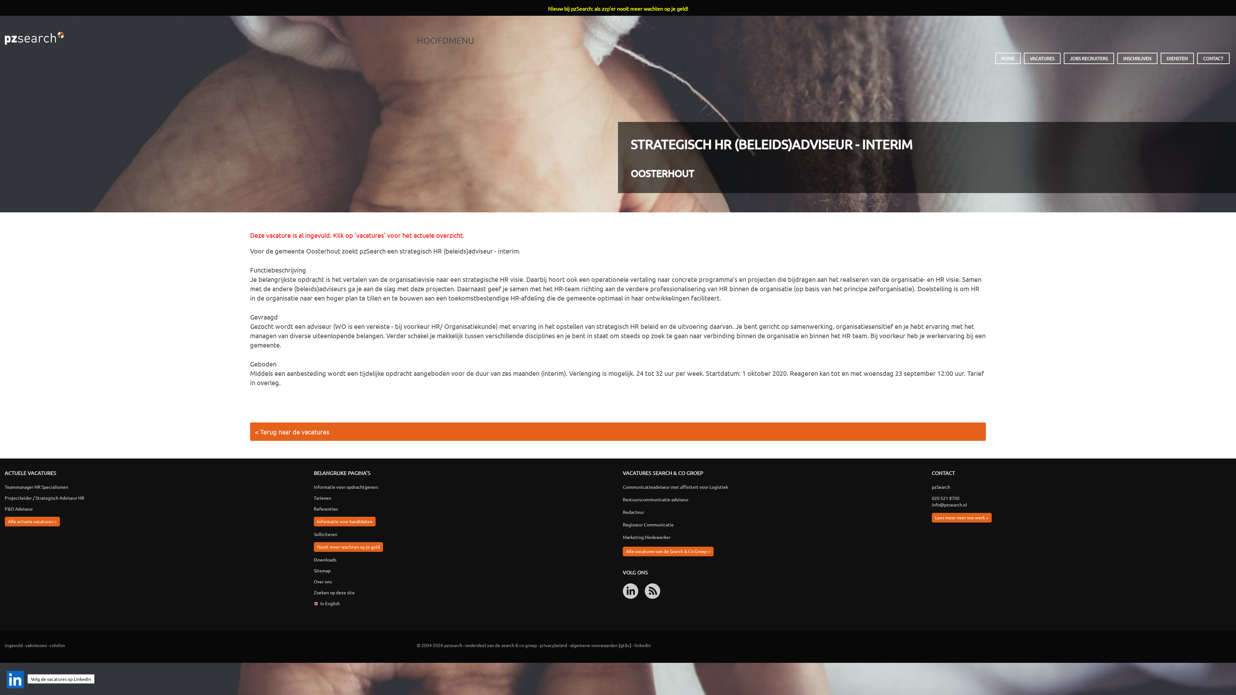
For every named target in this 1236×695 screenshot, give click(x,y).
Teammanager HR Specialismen (36, 487)
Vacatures (1042, 58)
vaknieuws (36, 645)
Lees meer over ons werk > (961, 517)
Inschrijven (1137, 58)
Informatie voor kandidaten (344, 521)
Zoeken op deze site (334, 592)
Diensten (1177, 58)
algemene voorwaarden (594, 645)
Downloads (325, 559)
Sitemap (322, 570)
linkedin (642, 645)
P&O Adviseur (19, 509)
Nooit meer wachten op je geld (348, 547)
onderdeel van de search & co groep (501, 645)
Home (1008, 58)
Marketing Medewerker (646, 537)
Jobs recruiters (1089, 58)
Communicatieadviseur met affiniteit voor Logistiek (675, 487)
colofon (57, 645)
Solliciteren (325, 534)
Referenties (326, 509)
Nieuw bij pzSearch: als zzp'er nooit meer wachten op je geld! (618, 8)
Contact (1213, 58)
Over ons (323, 581)
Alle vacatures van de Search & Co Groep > (668, 551)
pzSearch (34, 38)
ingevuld (14, 645)
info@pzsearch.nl (949, 504)
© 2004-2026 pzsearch (439, 645)
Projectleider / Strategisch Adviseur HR (44, 498)
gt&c (625, 645)
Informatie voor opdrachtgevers (346, 487)
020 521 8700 (946, 498)
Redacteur (633, 512)
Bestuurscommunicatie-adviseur (655, 499)
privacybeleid (553, 645)
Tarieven (322, 498)
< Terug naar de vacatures (292, 432)
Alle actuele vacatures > (32, 521)
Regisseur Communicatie (648, 524)
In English (330, 603)
